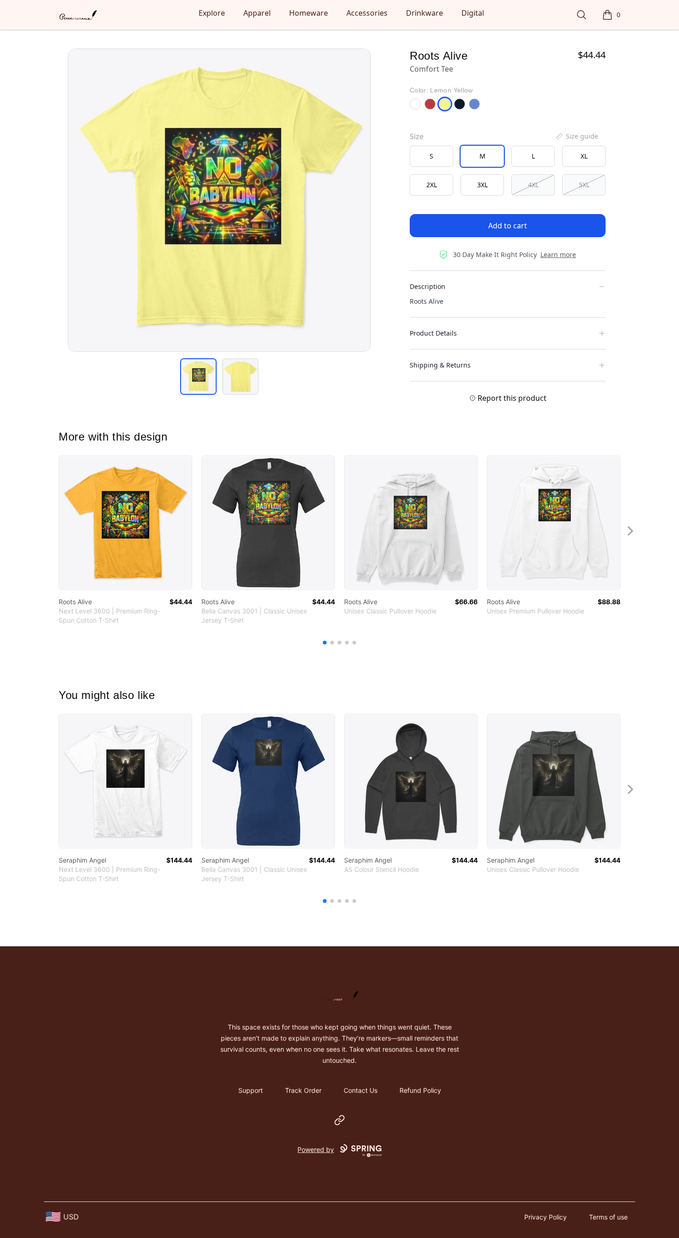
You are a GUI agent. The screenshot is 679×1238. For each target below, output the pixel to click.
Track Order (303, 1090)
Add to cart (507, 226)
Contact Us (360, 1090)
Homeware (308, 13)
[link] (125, 522)
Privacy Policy (545, 1217)
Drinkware (424, 13)
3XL (482, 184)
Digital (472, 13)
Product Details (433, 333)
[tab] (198, 376)
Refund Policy (420, 1090)
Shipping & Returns (440, 365)
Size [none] (417, 136)
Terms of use (608, 1217)
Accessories (367, 13)
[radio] (431, 156)
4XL (533, 184)
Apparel (257, 13)
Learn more (558, 254)
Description (427, 286)
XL (584, 156)
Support (250, 1090)
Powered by (315, 1149)
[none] (576, 136)
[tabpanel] (219, 200)
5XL (584, 184)
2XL (431, 184)
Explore (212, 13)
